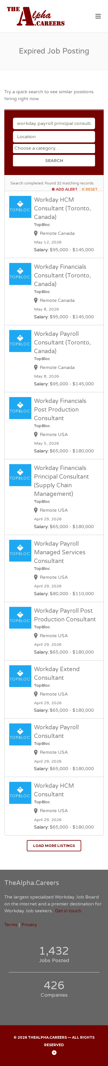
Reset (92, 189)
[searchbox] (54, 148)
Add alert (66, 189)
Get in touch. (68, 911)
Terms (11, 925)
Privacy (29, 925)
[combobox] (54, 148)
